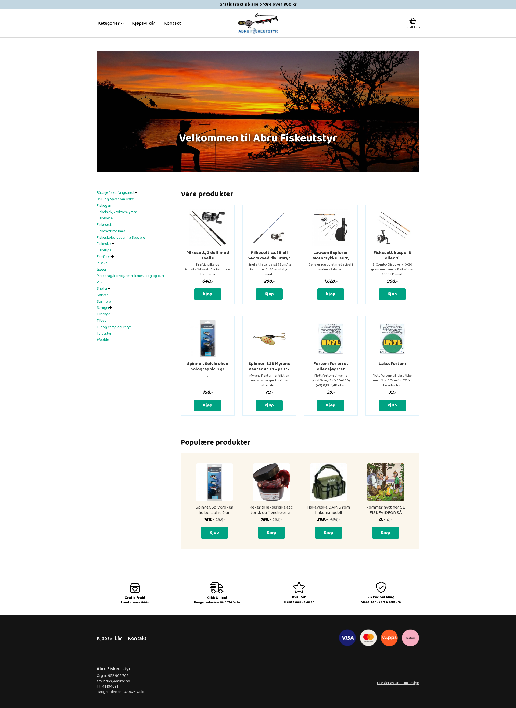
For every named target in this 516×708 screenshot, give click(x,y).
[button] (111, 23)
